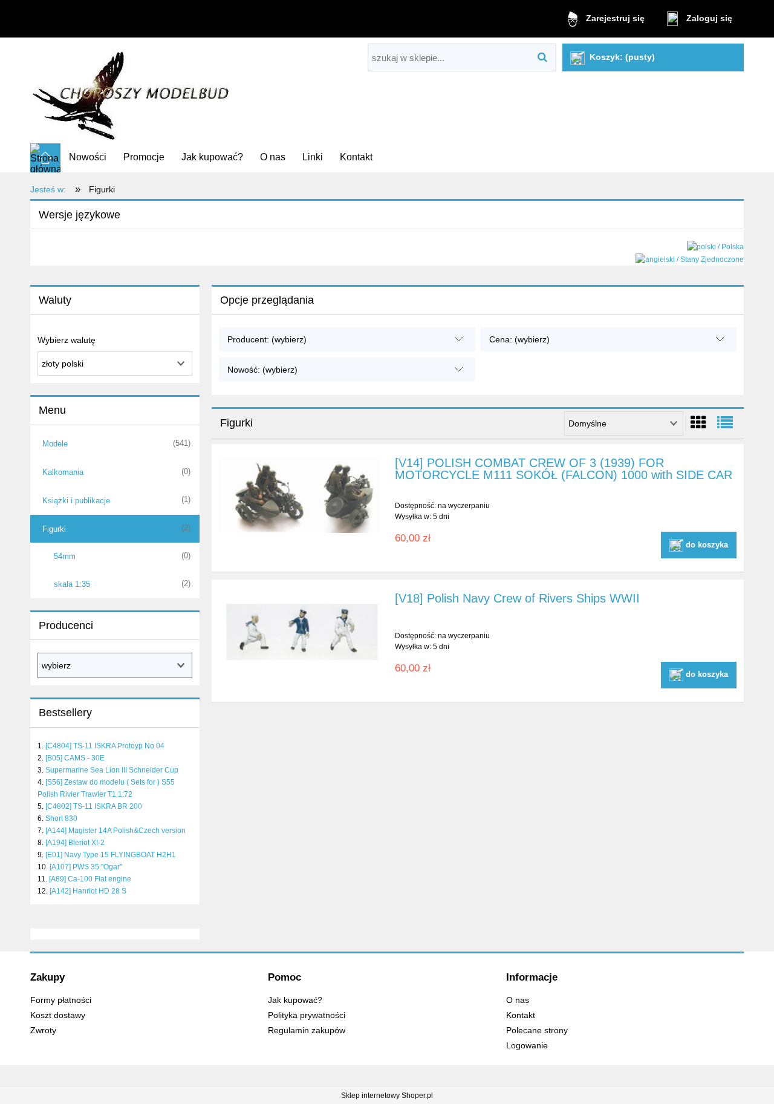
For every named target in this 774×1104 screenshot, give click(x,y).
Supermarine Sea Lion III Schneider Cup (111, 770)
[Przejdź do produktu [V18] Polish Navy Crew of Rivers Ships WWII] (301, 629)
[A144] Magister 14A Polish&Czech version (115, 830)
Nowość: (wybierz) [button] (262, 369)
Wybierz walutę (66, 340)
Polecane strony (537, 1030)
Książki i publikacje (76, 500)
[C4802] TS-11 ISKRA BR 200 (93, 806)
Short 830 (61, 818)
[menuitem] (87, 157)
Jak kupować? (295, 1000)
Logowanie (527, 1045)
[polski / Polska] (715, 246)
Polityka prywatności (306, 1015)
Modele (55, 443)
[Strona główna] (131, 91)
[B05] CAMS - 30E (75, 758)
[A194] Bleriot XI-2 (75, 842)
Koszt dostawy (57, 1015)
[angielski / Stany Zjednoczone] (690, 259)
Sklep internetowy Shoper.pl (387, 1095)
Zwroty (43, 1030)
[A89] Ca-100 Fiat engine (90, 879)
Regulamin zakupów (306, 1030)
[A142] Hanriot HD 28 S (88, 891)
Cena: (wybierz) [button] (519, 339)
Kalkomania (62, 472)
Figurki (54, 529)
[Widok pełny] (725, 422)
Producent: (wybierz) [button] (267, 339)
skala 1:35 (72, 584)
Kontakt (520, 1015)
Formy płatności (60, 1000)
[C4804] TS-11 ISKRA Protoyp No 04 (104, 746)
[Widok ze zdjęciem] (698, 422)
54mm (65, 556)
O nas (517, 1000)
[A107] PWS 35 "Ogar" (86, 867)
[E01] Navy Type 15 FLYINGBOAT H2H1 (110, 855)
